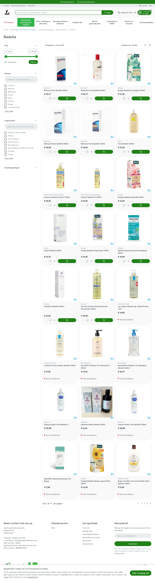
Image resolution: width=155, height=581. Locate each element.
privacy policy (119, 553)
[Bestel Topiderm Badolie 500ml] (67, 320)
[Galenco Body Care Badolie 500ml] (133, 402)
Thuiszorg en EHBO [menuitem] (114, 22)
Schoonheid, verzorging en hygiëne (23, 29)
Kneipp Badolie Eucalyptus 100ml (131, 90)
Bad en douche (61, 29)
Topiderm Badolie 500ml (54, 306)
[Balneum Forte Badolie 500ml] (97, 67)
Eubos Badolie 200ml (52, 250)
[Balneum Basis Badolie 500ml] (60, 121)
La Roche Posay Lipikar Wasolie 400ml (60, 365)
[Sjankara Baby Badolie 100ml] (97, 402)
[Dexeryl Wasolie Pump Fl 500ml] (60, 174)
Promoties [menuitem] (10, 22)
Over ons (86, 528)
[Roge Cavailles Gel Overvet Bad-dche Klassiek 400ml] (133, 458)
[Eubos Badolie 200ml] (60, 228)
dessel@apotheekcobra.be (26, 540)
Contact (6, 5)
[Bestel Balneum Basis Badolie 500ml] (67, 152)
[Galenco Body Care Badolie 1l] (60, 402)
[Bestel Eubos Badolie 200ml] (67, 261)
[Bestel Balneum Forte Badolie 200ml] (104, 152)
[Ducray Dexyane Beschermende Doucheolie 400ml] (97, 283)
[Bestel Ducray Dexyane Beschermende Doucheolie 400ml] (104, 320)
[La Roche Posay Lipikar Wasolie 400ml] (60, 342)
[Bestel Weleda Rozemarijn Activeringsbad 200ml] (141, 261)
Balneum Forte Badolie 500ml (93, 90)
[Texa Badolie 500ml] (133, 121)
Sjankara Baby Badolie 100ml (93, 424)
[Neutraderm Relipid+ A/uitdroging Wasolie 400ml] (133, 342)
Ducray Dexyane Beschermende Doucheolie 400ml (94, 307)
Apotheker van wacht (91, 537)
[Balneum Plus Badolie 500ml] (60, 67)
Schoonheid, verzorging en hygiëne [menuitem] (27, 22)
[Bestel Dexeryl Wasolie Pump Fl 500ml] (67, 205)
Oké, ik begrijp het (140, 573)
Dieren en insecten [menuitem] (131, 22)
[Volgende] (149, 503)
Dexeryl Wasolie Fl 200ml (91, 197)
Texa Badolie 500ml (126, 143)
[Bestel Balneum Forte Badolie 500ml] (104, 98)
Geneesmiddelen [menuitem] (147, 23)
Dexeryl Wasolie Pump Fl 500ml (57, 197)
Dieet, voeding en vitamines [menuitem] (44, 22)
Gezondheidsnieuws (18, 5)
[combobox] (58, 12)
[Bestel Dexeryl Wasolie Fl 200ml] (104, 205)
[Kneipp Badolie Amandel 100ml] (133, 174)
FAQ (53, 528)
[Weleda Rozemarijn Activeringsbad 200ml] (133, 228)
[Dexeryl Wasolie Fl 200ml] (97, 174)
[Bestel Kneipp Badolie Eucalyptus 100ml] (141, 98)
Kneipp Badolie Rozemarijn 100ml (95, 250)
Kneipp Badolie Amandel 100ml (131, 197)
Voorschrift (31, 5)
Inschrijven (132, 543)
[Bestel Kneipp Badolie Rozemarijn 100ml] (104, 261)
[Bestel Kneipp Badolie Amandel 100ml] (141, 205)
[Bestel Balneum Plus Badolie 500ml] (67, 98)
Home (6, 29)
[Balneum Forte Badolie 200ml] (97, 121)
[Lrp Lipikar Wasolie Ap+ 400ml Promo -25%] (133, 283)
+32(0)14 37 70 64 (18, 538)
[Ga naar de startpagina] (7, 12)
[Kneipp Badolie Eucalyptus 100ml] (133, 67)
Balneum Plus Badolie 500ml (56, 90)
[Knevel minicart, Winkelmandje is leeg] (140, 12)
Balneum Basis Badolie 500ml (56, 143)
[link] (138, 503)
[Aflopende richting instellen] (150, 45)
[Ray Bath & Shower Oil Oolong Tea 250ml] (97, 342)
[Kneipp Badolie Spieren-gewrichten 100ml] (97, 458)
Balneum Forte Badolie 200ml (93, 143)
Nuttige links (87, 531)
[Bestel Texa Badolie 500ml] (141, 152)
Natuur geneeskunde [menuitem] (96, 22)
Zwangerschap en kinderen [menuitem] (61, 22)
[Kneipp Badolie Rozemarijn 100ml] (97, 228)
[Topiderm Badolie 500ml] (60, 283)
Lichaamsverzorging (46, 29)
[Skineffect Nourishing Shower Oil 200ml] (60, 458)
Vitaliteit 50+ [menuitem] (79, 23)
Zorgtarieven (87, 543)
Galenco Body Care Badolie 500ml (132, 424)
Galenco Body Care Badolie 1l (56, 424)
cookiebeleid (32, 577)
